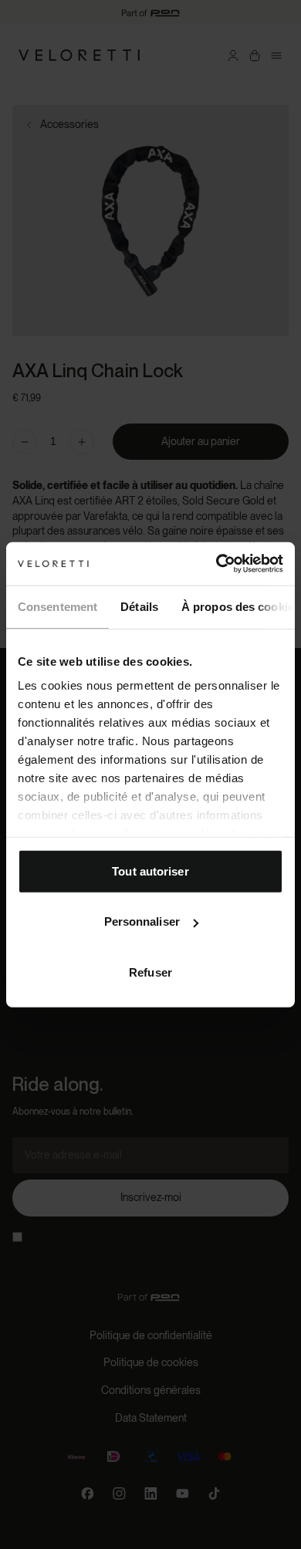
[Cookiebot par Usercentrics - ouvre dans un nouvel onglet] (216, 564)
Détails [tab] (139, 606)
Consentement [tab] (57, 606)
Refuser (150, 971)
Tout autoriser (150, 870)
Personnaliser (142, 921)
